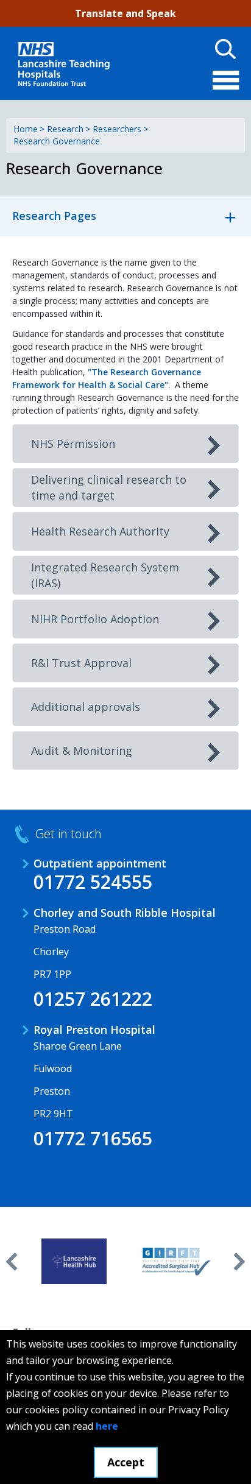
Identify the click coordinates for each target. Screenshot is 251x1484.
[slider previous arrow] (11, 1261)
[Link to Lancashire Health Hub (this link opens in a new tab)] (73, 1261)
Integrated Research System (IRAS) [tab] (105, 575)
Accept (125, 1462)
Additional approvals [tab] (85, 706)
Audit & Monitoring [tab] (81, 750)
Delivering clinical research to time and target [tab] (108, 487)
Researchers (117, 129)
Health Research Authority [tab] (100, 531)
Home (25, 129)
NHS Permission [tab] (73, 443)
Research (65, 129)
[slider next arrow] (239, 1261)
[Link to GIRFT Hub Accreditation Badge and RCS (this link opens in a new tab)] (176, 1261)
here (107, 1426)
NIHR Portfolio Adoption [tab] (95, 619)
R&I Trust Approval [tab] (81, 662)
